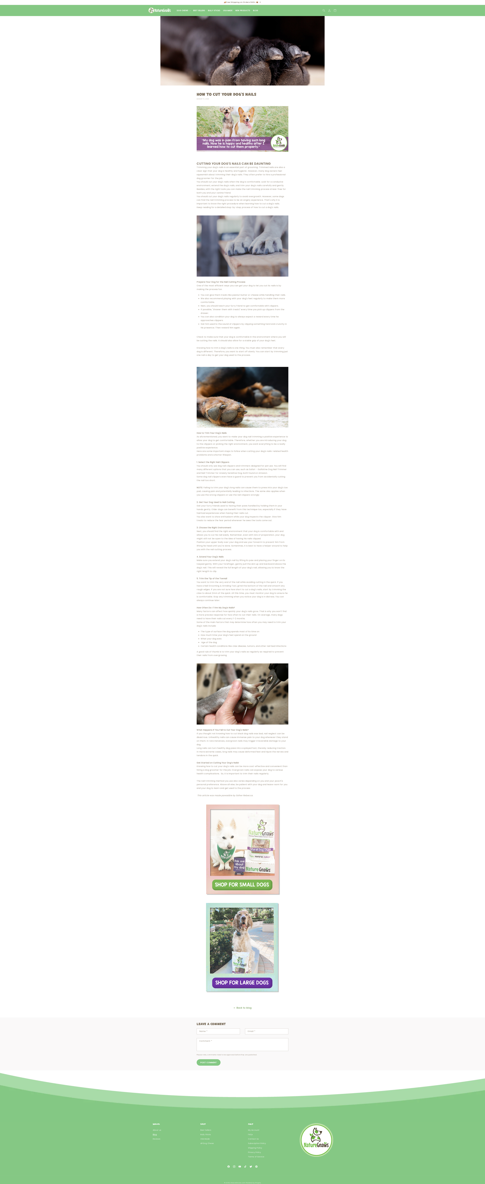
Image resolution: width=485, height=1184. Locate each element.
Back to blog (244, 1007)
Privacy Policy (254, 1152)
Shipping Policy (255, 1148)
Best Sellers (205, 1130)
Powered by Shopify (253, 1183)
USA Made (205, 1139)
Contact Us (253, 1139)
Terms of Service (256, 1156)
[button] (183, 10)
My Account (253, 1130)
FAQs (250, 1134)
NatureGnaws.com (238, 1183)
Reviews (156, 1139)
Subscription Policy (257, 1143)
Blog (155, 1134)
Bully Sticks (205, 1134)
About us (157, 1130)
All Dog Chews (207, 1143)
